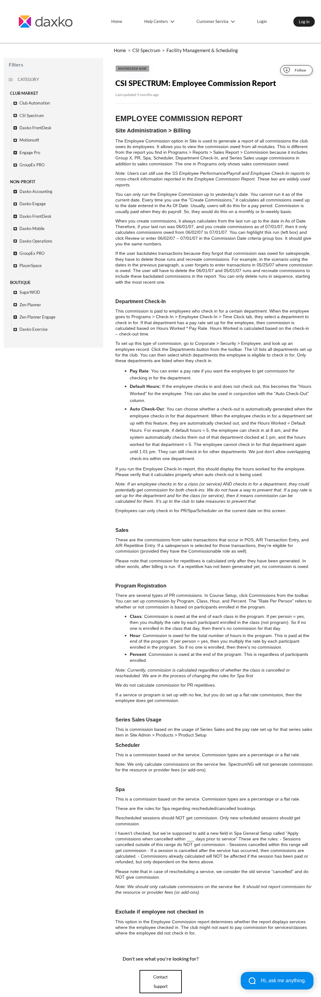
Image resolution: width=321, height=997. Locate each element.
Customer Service (213, 21)
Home (116, 21)
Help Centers (156, 21)
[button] (56, 103)
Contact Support (160, 981)
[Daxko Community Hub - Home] (45, 21)
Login (262, 21)
